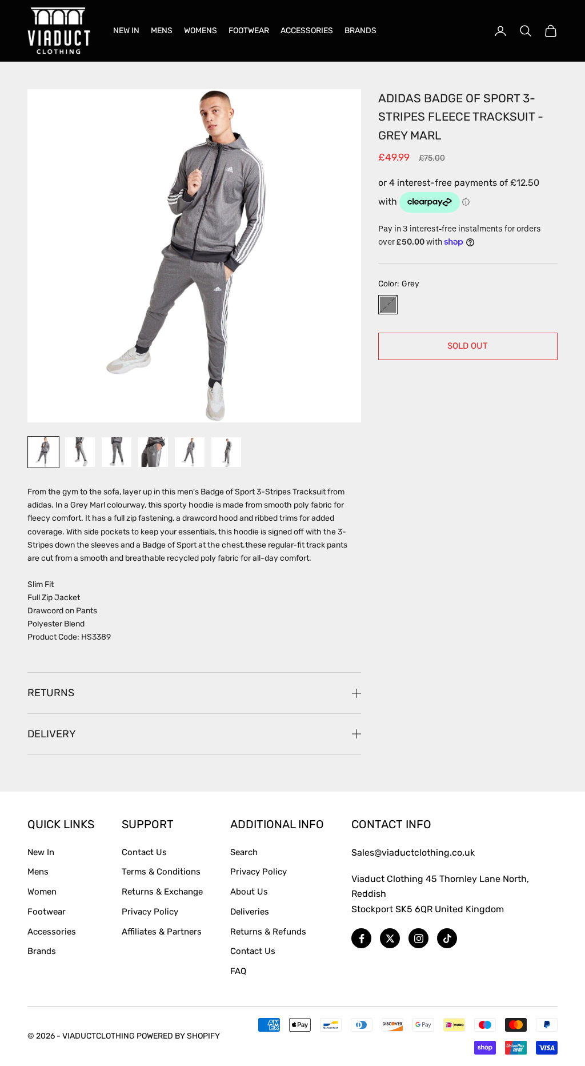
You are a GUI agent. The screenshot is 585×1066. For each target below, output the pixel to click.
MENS (162, 30)
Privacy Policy (150, 912)
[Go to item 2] (80, 452)
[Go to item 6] (226, 452)
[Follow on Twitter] (390, 938)
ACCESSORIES (307, 30)
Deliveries (249, 912)
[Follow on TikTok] (447, 938)
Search (244, 852)
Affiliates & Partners (162, 932)
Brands (41, 951)
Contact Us (144, 852)
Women (42, 892)
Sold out (467, 346)
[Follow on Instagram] (418, 938)
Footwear (46, 912)
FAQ (238, 971)
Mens (38, 872)
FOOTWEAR (249, 30)
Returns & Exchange (162, 892)
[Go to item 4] (153, 452)
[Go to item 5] (190, 452)
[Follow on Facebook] (361, 938)
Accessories (51, 932)
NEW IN (126, 30)
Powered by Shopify (178, 1036)
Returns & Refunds (268, 932)
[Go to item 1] (43, 452)
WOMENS (200, 30)
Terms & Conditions (161, 872)
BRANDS (360, 30)
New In (40, 852)
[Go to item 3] (117, 452)
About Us (249, 892)
